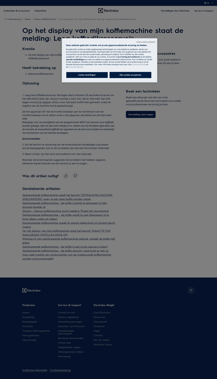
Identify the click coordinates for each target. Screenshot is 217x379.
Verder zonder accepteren (145, 42)
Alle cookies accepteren (130, 75)
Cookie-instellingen (87, 75)
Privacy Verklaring (75, 67)
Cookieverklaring (139, 64)
